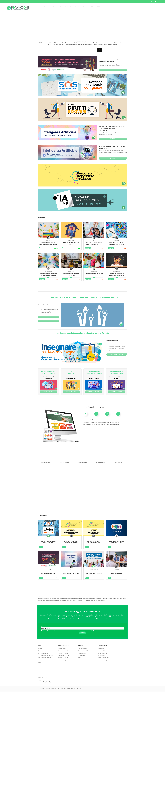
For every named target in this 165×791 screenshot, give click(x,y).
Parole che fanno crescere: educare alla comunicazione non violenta (48, 274)
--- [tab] (85, 413)
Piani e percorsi (47, 6)
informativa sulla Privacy (63, 630)
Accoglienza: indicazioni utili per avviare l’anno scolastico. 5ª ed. (94, 243)
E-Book (92, 6)
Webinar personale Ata (63, 657)
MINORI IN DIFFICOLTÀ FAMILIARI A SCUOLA (71, 243)
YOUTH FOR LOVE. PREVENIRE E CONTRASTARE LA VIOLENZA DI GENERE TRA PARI (48, 573)
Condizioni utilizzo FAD (103, 657)
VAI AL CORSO (112, 158)
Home (31, 6)
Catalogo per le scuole (63, 651)
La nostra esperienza (83, 648)
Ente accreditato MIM (83, 651)
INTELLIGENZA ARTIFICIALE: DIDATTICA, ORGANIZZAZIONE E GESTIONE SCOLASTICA (71, 573)
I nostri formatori (82, 653)
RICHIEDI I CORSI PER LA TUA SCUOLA (116, 354)
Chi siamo (99, 6)
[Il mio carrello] (155, 2)
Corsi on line (38, 6)
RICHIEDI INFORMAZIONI (48, 320)
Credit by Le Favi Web (76, 688)
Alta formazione (76, 6)
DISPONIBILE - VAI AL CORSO (48, 391)
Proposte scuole (62, 648)
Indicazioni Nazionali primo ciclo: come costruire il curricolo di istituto (48, 243)
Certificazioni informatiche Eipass (45, 655)
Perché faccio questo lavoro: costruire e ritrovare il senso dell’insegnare (116, 243)
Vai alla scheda (48, 229)
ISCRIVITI (112, 70)
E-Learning (40, 651)
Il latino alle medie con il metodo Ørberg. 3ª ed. (71, 274)
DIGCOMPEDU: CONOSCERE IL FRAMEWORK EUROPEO (116, 542)
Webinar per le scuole (63, 653)
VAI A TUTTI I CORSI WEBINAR (120, 285)
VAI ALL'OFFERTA (113, 138)
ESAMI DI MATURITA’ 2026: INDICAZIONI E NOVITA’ (116, 572)
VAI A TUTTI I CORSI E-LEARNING (119, 583)
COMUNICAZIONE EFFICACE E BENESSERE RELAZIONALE (71, 542)
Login (151, 1)
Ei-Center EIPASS (82, 655)
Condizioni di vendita (102, 653)
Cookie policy (101, 648)
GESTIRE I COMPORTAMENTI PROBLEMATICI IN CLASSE (94, 542)
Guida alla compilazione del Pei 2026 (94, 273)
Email (42, 626)
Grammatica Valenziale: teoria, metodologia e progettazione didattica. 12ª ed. (116, 274)
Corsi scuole (85, 6)
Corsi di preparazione (57, 6)
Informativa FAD (101, 655)
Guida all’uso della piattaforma (105, 660)
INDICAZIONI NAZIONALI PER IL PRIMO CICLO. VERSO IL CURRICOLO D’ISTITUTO (94, 573)
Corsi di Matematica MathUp (44, 657)
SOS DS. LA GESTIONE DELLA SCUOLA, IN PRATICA (48, 542)
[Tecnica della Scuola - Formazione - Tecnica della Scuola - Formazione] (17, 8)
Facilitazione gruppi (62, 660)
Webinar (40, 648)
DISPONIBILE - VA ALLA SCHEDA (93, 391)
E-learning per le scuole (63, 655)
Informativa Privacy (102, 651)
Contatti (79, 657)
